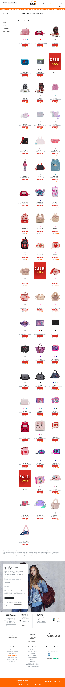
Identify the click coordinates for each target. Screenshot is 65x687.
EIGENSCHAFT (6, 28)
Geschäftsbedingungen (32, 657)
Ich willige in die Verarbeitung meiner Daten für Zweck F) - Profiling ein (15, 594)
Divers (7, 588)
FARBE (4, 25)
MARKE (4, 22)
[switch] (58, 621)
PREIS (4, 20)
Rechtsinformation (39, 676)
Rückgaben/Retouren (32, 655)
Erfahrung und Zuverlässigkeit (12, 651)
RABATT (5, 34)
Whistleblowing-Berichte (12, 659)
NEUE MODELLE (6, 31)
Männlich (8, 585)
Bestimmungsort (56, 3)
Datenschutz (32, 659)
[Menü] (61, 618)
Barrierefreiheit (12, 661)
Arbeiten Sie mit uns (12, 655)
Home (22, 15)
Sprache (45, 3)
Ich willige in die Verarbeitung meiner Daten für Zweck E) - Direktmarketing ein (15, 591)
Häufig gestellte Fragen (12, 657)
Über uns (12, 649)
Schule (26, 15)
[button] (21, 37)
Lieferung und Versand (32, 651)
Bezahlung (32, 649)
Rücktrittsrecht (32, 653)
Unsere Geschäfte (12, 653)
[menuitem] (9, 20)
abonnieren (9, 597)
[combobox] (10, 15)
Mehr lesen (8, 626)
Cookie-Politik (32, 661)
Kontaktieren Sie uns (12, 637)
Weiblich (8, 586)
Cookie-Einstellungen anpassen (32, 666)
